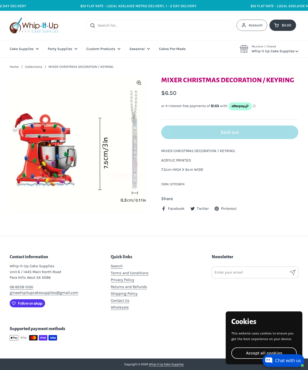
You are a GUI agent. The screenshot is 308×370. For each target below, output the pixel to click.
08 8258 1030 (21, 287)
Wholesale (120, 307)
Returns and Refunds (129, 286)
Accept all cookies (264, 353)
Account (255, 25)
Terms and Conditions (130, 273)
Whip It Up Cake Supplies (166, 364)
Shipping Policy (124, 293)
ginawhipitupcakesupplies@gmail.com (44, 292)
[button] (269, 49)
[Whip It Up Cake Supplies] (34, 25)
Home (14, 67)
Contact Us (120, 300)
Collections (33, 67)
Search (117, 266)
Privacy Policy (122, 279)
